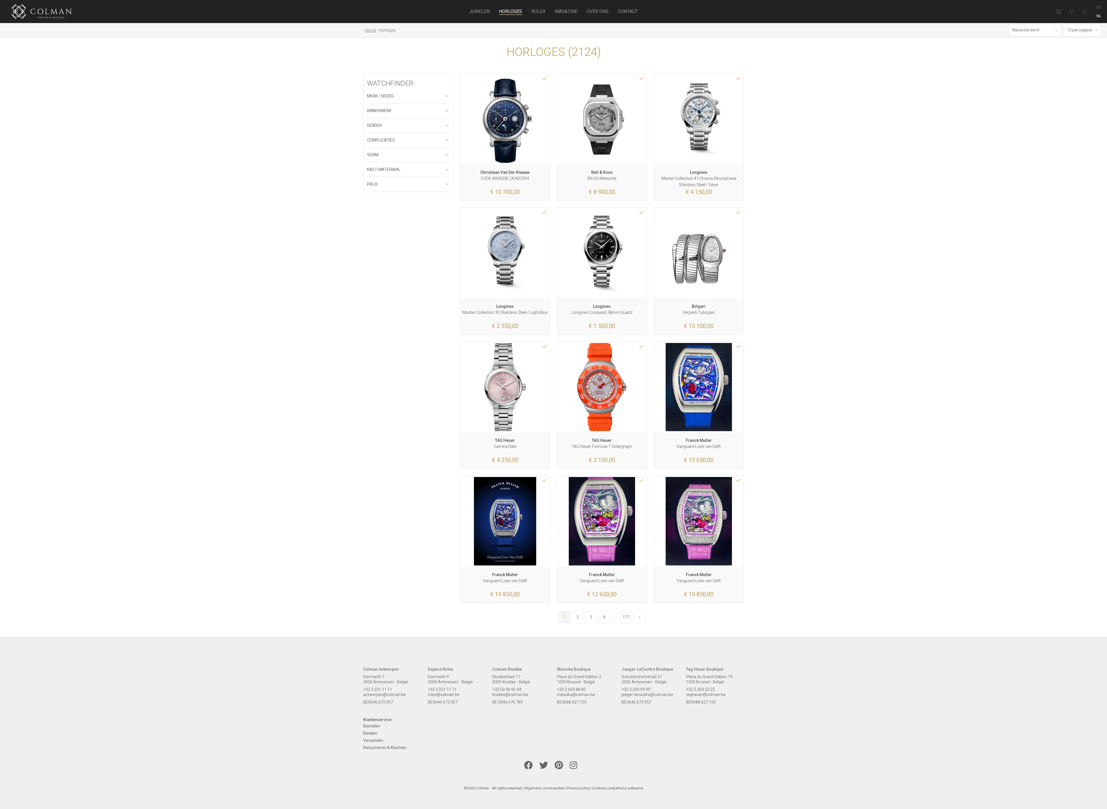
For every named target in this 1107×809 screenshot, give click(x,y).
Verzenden (373, 740)
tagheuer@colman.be (706, 694)
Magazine (566, 11)
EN (1099, 7)
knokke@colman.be (510, 694)
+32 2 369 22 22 (700, 689)
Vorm (373, 154)
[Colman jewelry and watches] (42, 12)
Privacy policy (578, 788)
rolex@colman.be (444, 694)
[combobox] (1035, 30)
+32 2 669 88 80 (571, 689)
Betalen (370, 733)
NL (1099, 16)
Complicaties (381, 140)
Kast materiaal (383, 169)
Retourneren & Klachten (384, 747)
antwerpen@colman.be (384, 694)
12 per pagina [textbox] (1079, 30)
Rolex (538, 11)
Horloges (510, 11)
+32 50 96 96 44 (506, 689)
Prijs (372, 184)
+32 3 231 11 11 (377, 689)
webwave (635, 788)
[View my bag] (1058, 11)
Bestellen (371, 726)
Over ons (598, 11)
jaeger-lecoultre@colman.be (647, 694)
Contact (628, 11)
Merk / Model (380, 96)
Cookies (599, 788)
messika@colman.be (576, 694)
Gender (374, 125)
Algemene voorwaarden (544, 788)
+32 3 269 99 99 (636, 689)
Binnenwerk (379, 110)
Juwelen (479, 11)
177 (626, 617)
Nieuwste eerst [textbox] (1026, 30)
